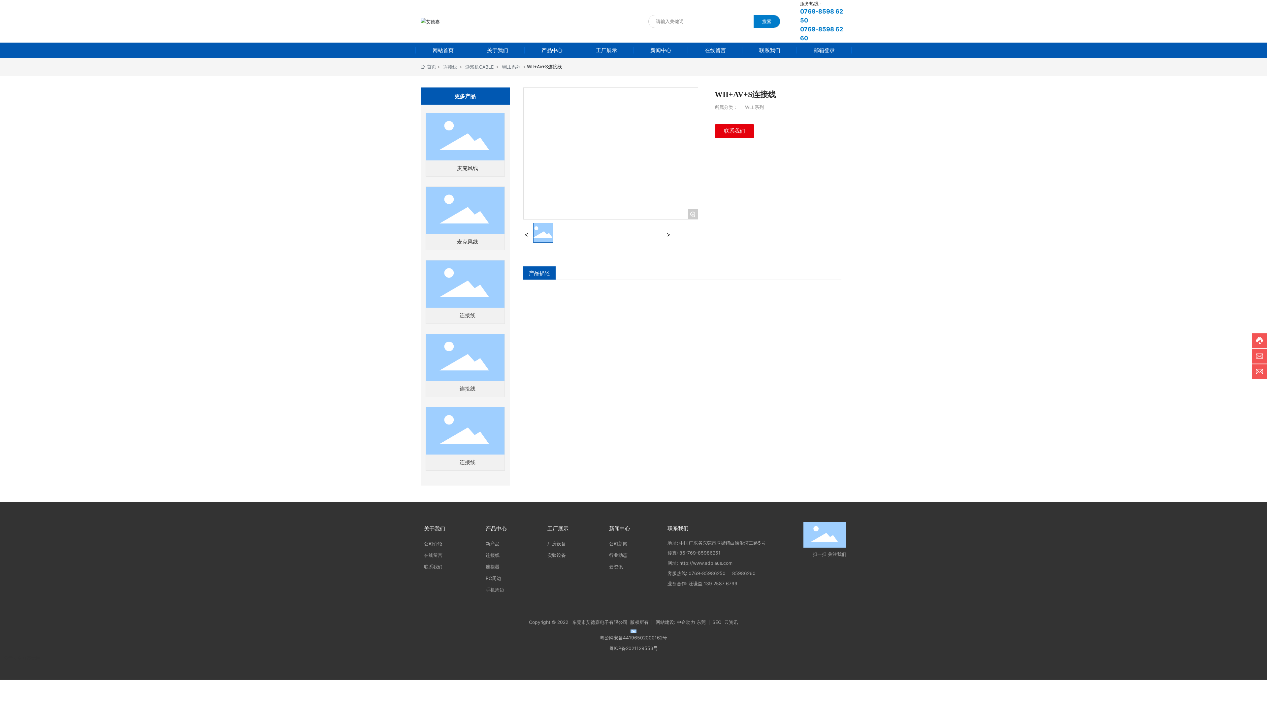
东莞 (701, 622)
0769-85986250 (707, 573)
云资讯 (731, 622)
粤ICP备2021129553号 (633, 648)
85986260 (744, 573)
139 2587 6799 (720, 583)
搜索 (766, 21)
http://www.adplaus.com (705, 563)
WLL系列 (511, 67)
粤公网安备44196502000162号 (633, 637)
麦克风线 (467, 168)
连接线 (450, 67)
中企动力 (686, 622)
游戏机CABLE (479, 67)
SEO (717, 622)
